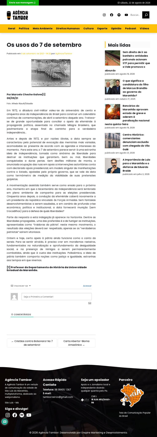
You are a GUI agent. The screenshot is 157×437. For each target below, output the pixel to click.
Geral (11, 28)
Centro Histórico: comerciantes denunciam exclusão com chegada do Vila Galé (136, 142)
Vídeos (144, 28)
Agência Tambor (63, 53)
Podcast (130, 28)
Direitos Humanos (68, 28)
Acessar (87, 285)
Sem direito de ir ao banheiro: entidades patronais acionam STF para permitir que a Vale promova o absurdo (127, 61)
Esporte (102, 28)
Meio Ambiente (42, 28)
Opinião (116, 28)
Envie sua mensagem (21, 2)
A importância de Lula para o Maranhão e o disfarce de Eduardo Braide (136, 165)
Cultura (88, 28)
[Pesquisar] (145, 15)
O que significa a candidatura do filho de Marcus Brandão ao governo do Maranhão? (136, 88)
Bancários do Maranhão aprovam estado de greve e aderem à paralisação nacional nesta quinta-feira (127, 115)
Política (24, 28)
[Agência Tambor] (17, 15)
